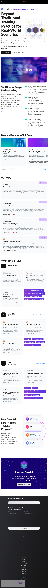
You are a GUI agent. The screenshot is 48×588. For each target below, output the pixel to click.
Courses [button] (24, 571)
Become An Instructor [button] (24, 544)
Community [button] (24, 548)
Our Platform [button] (24, 546)
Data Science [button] (24, 565)
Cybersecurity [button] (24, 563)
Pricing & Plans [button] (24, 579)
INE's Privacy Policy (33, 523)
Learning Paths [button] (24, 569)
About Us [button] (24, 538)
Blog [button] (24, 552)
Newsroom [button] (24, 550)
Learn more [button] (5, 584)
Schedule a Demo (24, 502)
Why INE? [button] (24, 559)
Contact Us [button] (24, 540)
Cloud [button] (24, 567)
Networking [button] (24, 561)
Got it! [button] (20, 583)
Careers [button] (24, 542)
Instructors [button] (24, 573)
